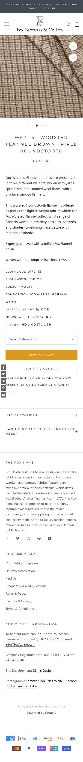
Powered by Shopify (41, 713)
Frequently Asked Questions (26, 586)
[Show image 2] (42, 125)
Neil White (55, 681)
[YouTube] (49, 538)
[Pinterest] (39, 538)
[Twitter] (17, 538)
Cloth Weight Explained (22, 563)
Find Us (11, 578)
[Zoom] (73, 46)
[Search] (69, 24)
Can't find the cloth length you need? (41, 431)
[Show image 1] (37, 125)
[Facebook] (7, 538)
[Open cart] (77, 24)
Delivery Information (20, 571)
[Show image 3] (46, 125)
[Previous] (28, 125)
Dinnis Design (43, 670)
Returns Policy (16, 593)
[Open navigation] (6, 24)
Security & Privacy (18, 601)
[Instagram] (28, 538)
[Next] (55, 125)
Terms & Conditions (20, 609)
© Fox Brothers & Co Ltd (41, 706)
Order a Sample (41, 369)
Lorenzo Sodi (35, 681)
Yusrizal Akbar (28, 686)
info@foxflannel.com (20, 644)
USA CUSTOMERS (21, 415)
